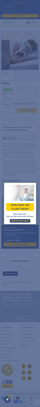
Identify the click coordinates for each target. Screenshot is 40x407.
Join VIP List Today (20, 221)
